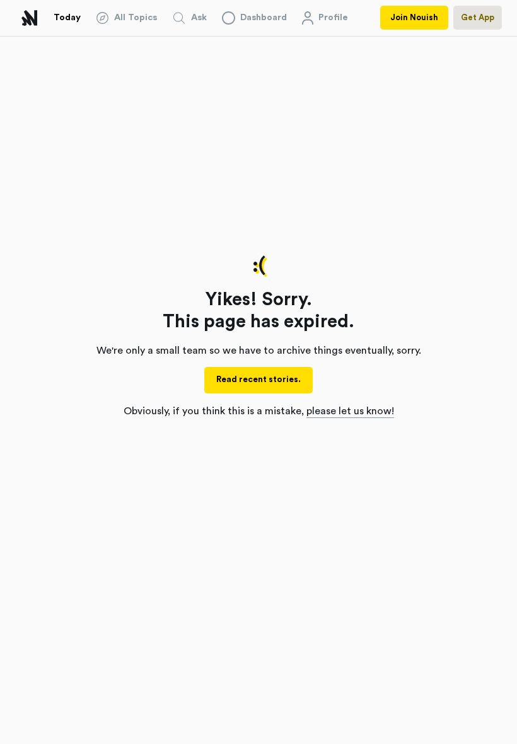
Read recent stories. (258, 379)
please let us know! (350, 411)
